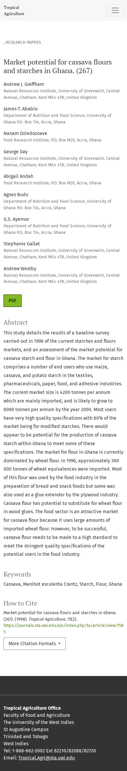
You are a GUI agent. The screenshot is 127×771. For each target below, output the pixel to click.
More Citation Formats (33, 643)
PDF (13, 300)
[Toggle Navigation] (115, 10)
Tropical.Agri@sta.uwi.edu (46, 758)
